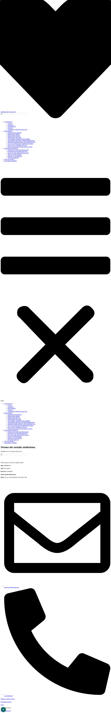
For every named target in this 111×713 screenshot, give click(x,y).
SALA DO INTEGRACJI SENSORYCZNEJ (20, 143)
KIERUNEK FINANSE (14, 137)
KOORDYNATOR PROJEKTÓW (17, 151)
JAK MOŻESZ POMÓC (11, 148)
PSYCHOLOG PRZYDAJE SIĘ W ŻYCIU (20, 147)
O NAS (10, 123)
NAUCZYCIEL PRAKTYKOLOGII (18, 153)
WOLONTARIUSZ (13, 158)
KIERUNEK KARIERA (15, 133)
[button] (55, 282)
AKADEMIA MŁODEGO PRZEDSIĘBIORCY (21, 140)
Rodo (2, 705)
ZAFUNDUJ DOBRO (10, 161)
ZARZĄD (10, 125)
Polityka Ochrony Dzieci (8, 699)
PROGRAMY (8, 131)
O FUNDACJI (8, 122)
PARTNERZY (12, 126)
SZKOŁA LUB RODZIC (15, 156)
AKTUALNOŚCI (9, 159)
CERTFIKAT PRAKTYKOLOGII (17, 129)
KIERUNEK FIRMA (14, 134)
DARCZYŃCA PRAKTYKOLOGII (18, 150)
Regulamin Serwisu (6, 702)
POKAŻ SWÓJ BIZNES (15, 154)
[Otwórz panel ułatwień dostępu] (3, 709)
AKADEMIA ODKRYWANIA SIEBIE (19, 139)
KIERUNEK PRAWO (14, 136)
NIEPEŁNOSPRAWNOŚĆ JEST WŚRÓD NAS (21, 142)
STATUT (10, 128)
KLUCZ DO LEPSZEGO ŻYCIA (17, 145)
